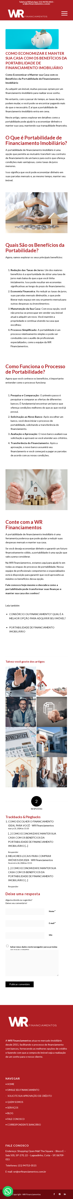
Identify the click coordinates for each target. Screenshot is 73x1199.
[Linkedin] (65, 1194)
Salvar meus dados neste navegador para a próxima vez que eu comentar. (33, 948)
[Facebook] (54, 1194)
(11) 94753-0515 (27, 1165)
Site (50, 935)
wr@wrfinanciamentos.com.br (29, 1171)
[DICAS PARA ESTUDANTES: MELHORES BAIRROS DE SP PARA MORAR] (51, 772)
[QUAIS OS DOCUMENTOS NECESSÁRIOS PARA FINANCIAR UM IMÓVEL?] (51, 712)
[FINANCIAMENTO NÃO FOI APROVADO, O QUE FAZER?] (20, 682)
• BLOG (9, 1113)
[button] (7, 1191)
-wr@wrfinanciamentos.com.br (38, 3)
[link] (27, 1165)
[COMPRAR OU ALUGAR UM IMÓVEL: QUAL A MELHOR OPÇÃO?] (51, 682)
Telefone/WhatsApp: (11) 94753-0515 (36, 2)
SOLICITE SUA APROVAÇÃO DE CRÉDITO (30, 1095)
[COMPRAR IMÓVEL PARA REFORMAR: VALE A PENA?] (20, 772)
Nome (52, 911)
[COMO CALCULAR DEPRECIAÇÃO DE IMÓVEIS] (20, 742)
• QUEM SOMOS (14, 1102)
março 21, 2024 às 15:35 (18, 828)
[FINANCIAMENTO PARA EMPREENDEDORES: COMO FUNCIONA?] (20, 712)
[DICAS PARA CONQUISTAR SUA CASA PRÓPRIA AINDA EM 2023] (51, 742)
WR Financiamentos (20, 562)
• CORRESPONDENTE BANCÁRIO (23, 1124)
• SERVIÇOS (11, 1107)
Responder (13, 852)
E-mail (52, 923)
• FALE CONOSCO (15, 1119)
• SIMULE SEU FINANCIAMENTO (22, 1089)
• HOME (9, 1084)
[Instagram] (59, 1194)
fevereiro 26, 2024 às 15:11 (20, 863)
